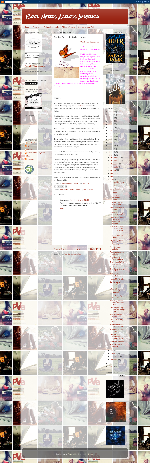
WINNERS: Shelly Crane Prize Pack (117, 213)
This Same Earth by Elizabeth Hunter (117, 270)
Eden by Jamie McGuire (115, 248)
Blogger (90, 454)
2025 (111, 115)
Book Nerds (31, 143)
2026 (111, 112)
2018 (111, 136)
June (113, 176)
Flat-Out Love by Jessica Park (116, 203)
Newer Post (60, 249)
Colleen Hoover (80, 106)
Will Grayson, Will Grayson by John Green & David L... (117, 229)
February (114, 356)
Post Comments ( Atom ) (73, 254)
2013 (111, 152)
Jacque (29, 149)
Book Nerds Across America (62, 16)
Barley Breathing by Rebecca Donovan (117, 191)
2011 (111, 363)
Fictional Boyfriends (51, 27)
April (112, 350)
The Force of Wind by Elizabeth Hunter (117, 264)
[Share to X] (60, 186)
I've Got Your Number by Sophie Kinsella (116, 336)
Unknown (30, 159)
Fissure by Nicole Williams (116, 236)
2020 (111, 130)
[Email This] (55, 186)
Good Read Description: (89, 42)
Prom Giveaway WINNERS (116, 345)
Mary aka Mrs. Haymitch (36, 153)
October (114, 164)
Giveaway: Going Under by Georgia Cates (117, 309)
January (114, 360)
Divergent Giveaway (117, 341)
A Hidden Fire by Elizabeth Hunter (117, 275)
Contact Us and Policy (86, 27)
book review (64, 190)
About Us (36, 27)
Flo (28, 146)
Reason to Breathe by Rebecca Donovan (117, 198)
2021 (111, 127)
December (115, 158)
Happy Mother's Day (117, 279)
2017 (111, 140)
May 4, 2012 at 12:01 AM (79, 200)
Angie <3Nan (72, 454)
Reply (62, 208)
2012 (111, 155)
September (115, 167)
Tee (28, 156)
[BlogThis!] (58, 186)
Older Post (95, 249)
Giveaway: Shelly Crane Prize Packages (116, 242)
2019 (111, 133)
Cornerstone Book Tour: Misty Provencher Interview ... (117, 220)
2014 (111, 149)
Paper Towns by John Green (116, 297)
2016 (111, 143)
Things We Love (68, 27)
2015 (111, 146)
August (113, 170)
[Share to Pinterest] (66, 186)
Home (26, 27)
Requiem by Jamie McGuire (117, 253)
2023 (111, 121)
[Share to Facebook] (63, 186)
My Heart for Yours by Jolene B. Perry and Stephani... (117, 184)
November (115, 161)
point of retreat (87, 190)
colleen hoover (76, 190)
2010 (111, 366)
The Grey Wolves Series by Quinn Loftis (117, 302)
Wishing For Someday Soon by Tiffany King (117, 291)
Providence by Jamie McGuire (116, 258)
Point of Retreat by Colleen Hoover (117, 325)
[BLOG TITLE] (33, 51)
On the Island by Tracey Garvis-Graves (116, 284)
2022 (111, 124)
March (113, 353)
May (112, 179)
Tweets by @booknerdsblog (35, 66)
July (112, 173)
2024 (111, 118)
